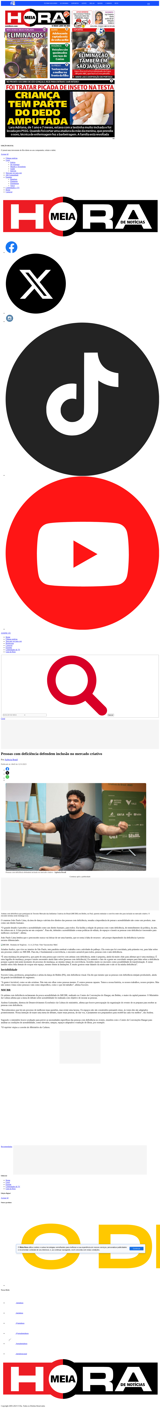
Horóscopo (10, 643)
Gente (84, 3)
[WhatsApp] (7, 778)
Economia (64, 3)
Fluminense (14, 183)
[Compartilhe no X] (7, 774)
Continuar (136, 1249)
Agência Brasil (11, 759)
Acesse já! (5, 154)
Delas (92, 3)
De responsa (14, 165)
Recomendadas (6, 1147)
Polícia (12, 162)
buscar (110, 715)
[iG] (13, 5)
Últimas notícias (11, 158)
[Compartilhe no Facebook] (7, 770)
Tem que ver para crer (14, 173)
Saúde (12, 169)
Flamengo (14, 181)
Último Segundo (50, 3)
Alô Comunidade (12, 175)
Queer (99, 3)
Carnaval (9, 192)
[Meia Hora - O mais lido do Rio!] (80, 238)
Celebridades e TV (13, 188)
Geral (8, 160)
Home (8, 190)
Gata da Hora (11, 652)
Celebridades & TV (13, 650)
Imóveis (13, 171)
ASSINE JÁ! (6, 633)
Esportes (75, 3)
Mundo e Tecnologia (18, 167)
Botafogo (13, 179)
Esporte (8, 1184)
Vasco (12, 186)
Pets (116, 3)
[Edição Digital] (60, 141)
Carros (109, 3)
